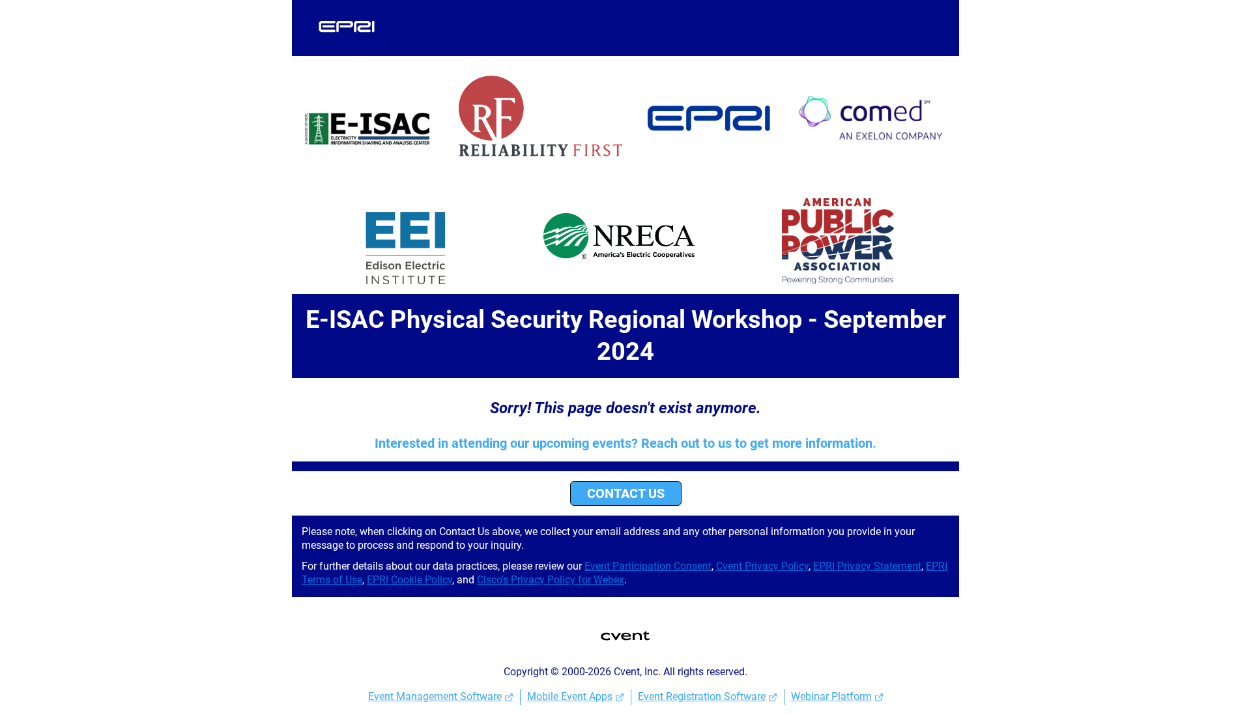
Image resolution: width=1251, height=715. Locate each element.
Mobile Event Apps (569, 696)
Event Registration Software (702, 696)
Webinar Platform (831, 696)
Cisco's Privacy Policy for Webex (550, 580)
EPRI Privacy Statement (867, 566)
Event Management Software (435, 696)
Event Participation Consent (648, 566)
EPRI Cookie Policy (409, 580)
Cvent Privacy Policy (762, 566)
